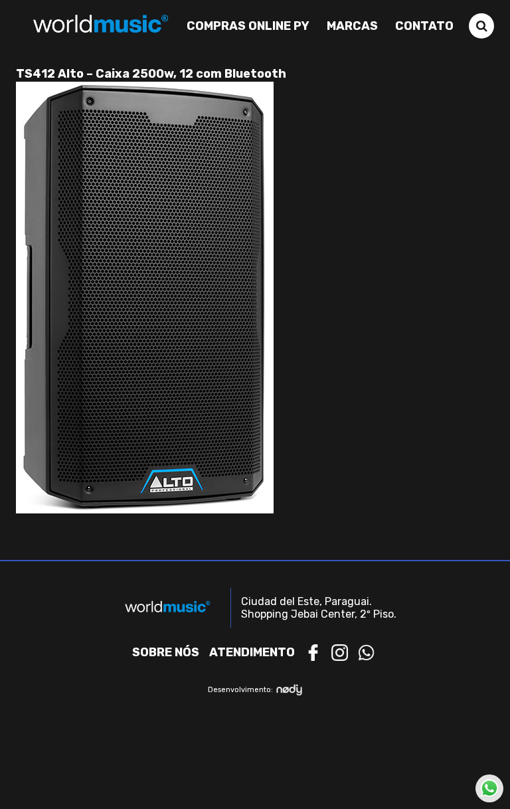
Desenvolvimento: (240, 689)
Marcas (352, 26)
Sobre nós (165, 652)
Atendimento (252, 652)
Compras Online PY (248, 26)
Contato (424, 26)
